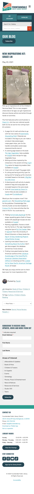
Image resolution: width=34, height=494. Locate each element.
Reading (5, 297)
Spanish (9, 232)
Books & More (17, 289)
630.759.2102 (11, 421)
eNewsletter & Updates (12, 361)
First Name (6, 343)
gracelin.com (6, 201)
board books (24, 134)
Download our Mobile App (10, 426)
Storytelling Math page (22, 201)
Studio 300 (8, 389)
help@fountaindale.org (13, 423)
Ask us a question (7, 428)
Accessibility (17, 480)
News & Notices (10, 383)
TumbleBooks (17, 194)
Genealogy (8, 377)
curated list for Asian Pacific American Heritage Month (18, 263)
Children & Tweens (11, 368)
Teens (6, 392)
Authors (11, 295)
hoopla (9, 155)
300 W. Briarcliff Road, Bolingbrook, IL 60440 (16, 419)
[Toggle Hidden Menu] (30, 6)
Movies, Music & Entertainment (15, 380)
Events (7, 373)
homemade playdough (18, 215)
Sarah (18, 281)
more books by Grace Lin (19, 189)
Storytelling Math (11, 136)
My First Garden (21, 229)
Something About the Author (15, 244)
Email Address (7, 335)
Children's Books (19, 295)
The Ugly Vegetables (12, 153)
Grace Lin (5, 122)
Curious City (6, 208)
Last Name (6, 350)
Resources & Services (15, 291)
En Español (8, 371)
